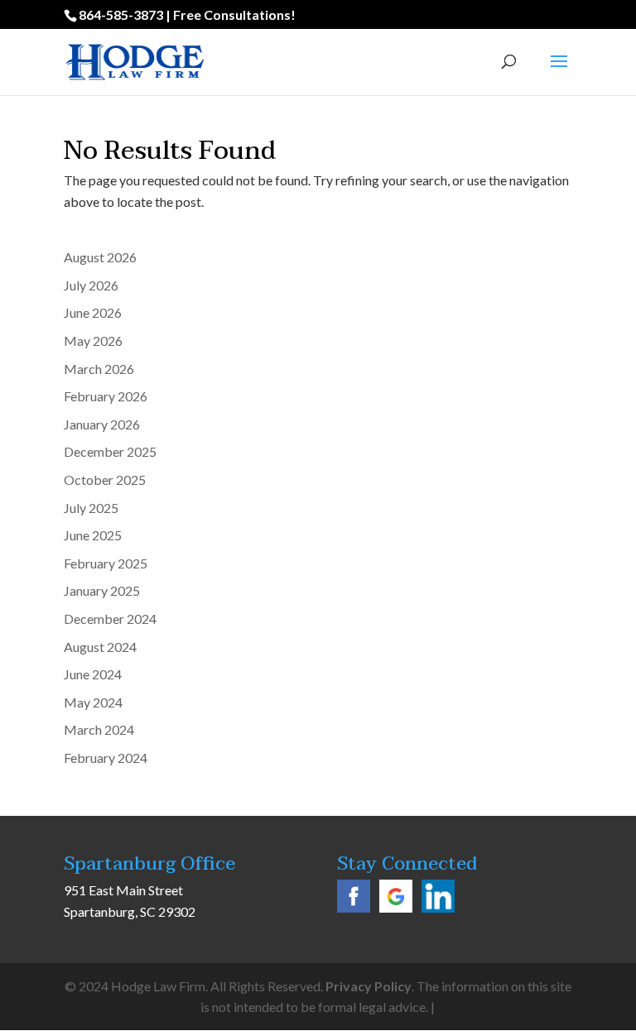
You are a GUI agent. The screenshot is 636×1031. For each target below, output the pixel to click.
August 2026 (100, 257)
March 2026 (99, 368)
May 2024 (93, 702)
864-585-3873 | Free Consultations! (187, 14)
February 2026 (105, 396)
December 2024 (110, 618)
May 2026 (93, 340)
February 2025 (105, 563)
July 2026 (91, 285)
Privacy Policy (368, 986)
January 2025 (102, 590)
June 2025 (93, 535)
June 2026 (93, 312)
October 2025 (105, 479)
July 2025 (91, 508)
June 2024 (93, 674)
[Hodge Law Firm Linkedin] (438, 907)
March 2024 (99, 729)
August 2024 (100, 647)
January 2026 (102, 424)
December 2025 (110, 451)
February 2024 (105, 757)
